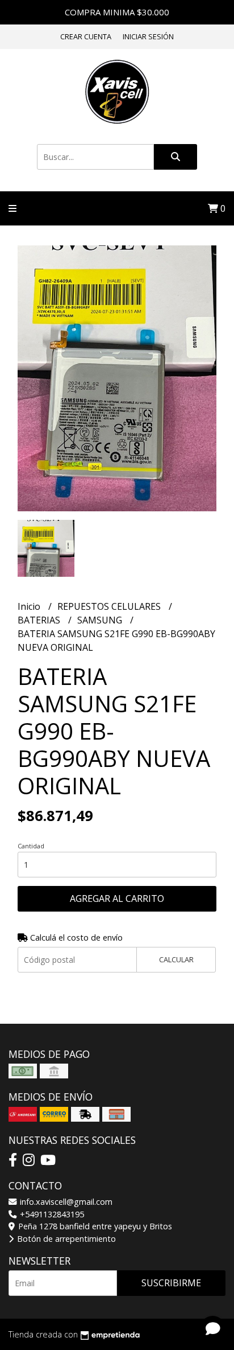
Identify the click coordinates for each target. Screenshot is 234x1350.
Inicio (30, 606)
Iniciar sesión (148, 36)
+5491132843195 (51, 1214)
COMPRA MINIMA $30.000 (117, 12)
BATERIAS (40, 620)
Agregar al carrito (117, 898)
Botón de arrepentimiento (65, 1238)
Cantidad (31, 846)
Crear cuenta (85, 36)
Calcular (176, 959)
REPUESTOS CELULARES (110, 606)
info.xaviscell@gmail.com (65, 1201)
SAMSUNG (100, 620)
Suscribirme (171, 1283)
